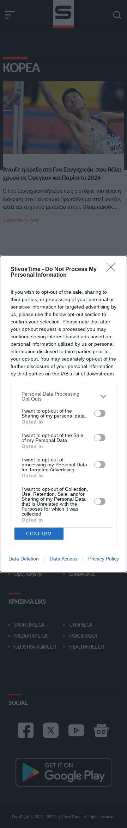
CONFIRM (39, 533)
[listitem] (63, 396)
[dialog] (63, 414)
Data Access (63, 559)
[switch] (99, 413)
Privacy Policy (103, 559)
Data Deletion (23, 559)
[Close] (113, 269)
